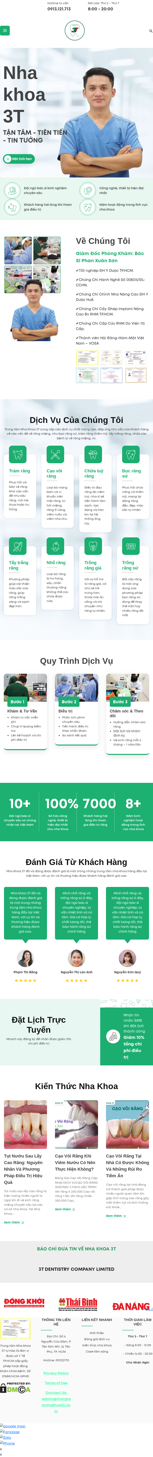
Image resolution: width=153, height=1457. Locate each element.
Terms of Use (56, 1383)
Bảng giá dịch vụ (97, 1339)
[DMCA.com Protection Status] (15, 1387)
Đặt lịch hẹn (21, 159)
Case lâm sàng (97, 1351)
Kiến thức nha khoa (97, 1345)
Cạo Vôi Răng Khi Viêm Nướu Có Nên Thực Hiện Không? (75, 1163)
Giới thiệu (97, 1333)
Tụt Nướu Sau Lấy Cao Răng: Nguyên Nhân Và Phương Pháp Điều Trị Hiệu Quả (23, 1169)
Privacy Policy (56, 1373)
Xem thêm (12, 1222)
